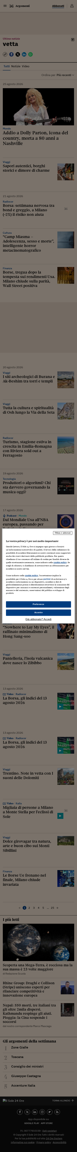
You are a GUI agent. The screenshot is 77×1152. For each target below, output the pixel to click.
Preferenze (38, 604)
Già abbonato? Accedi (38, 619)
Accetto (38, 612)
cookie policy (60, 562)
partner (47, 579)
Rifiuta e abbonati (63, 533)
